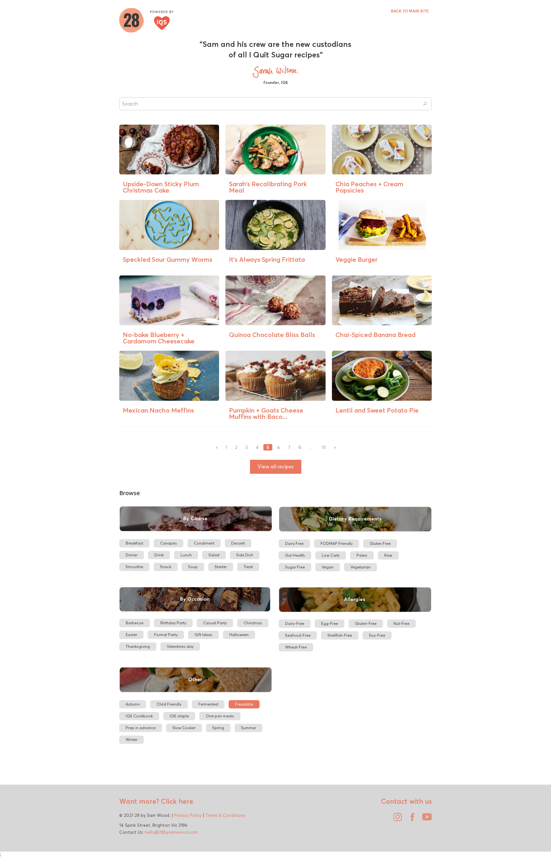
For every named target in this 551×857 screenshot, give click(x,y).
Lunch (186, 555)
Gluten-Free (366, 623)
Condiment (204, 543)
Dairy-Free (294, 623)
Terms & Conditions (225, 815)
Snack (165, 566)
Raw (388, 555)
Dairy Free (294, 543)
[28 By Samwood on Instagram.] (396, 819)
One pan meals (220, 716)
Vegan (328, 567)
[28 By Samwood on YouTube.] (425, 819)
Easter (131, 634)
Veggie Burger (356, 259)
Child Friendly (169, 704)
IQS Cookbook (139, 716)
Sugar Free (295, 567)
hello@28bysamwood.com (171, 832)
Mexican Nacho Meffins (158, 410)
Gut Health (295, 555)
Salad (214, 555)
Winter (131, 739)
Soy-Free (377, 635)
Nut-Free (401, 623)
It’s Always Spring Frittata (267, 259)
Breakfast (134, 543)
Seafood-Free (298, 635)
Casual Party (215, 622)
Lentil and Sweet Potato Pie (377, 410)
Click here (176, 801)
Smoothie (134, 566)
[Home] (146, 19)
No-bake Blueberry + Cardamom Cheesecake (159, 338)
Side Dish (244, 555)
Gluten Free (380, 543)
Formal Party (166, 634)
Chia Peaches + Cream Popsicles (369, 187)
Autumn (133, 704)
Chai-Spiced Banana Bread (375, 335)
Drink (159, 555)
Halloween (239, 634)
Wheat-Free (296, 647)
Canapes (168, 543)
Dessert (238, 543)
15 (324, 447)
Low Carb (331, 555)
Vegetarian (360, 567)
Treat (248, 566)
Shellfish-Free (339, 635)
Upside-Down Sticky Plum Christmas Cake (161, 187)
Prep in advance (141, 727)
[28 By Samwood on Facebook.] (410, 819)
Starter (221, 566)
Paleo (361, 555)
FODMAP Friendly (336, 543)
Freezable (244, 704)
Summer (248, 727)
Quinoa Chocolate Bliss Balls (272, 335)
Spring (218, 727)
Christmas (253, 622)
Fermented (208, 704)
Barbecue (134, 622)
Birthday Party (173, 622)
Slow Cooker (184, 727)
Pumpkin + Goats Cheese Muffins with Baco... (266, 413)
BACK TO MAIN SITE (410, 11)
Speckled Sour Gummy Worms (167, 259)
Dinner (131, 555)
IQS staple (179, 716)
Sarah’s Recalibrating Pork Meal (268, 187)
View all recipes (276, 467)
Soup (193, 566)
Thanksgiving (138, 646)
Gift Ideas (203, 634)
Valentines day (180, 646)
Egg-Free (329, 623)
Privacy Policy (188, 815)
